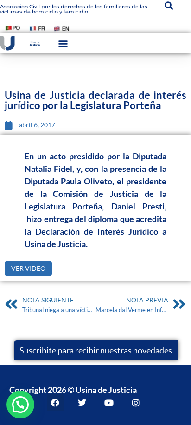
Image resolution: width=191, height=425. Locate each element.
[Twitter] (82, 402)
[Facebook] (55, 402)
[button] (62, 43)
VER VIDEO (28, 268)
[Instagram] (135, 402)
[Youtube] (109, 402)
